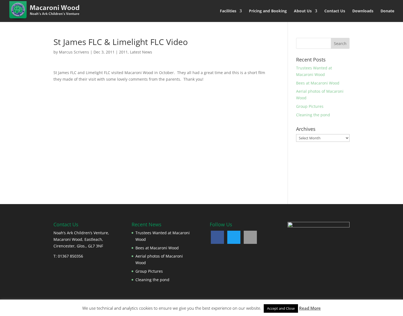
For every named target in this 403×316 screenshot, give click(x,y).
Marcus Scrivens (74, 52)
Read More (310, 308)
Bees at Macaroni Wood (317, 83)
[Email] (250, 237)
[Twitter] (233, 237)
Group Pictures (309, 106)
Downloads (362, 11)
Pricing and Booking (268, 11)
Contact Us (334, 11)
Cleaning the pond (313, 114)
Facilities (228, 11)
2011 (123, 52)
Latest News (141, 52)
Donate (387, 11)
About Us (303, 11)
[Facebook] (217, 237)
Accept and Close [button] (281, 308)
